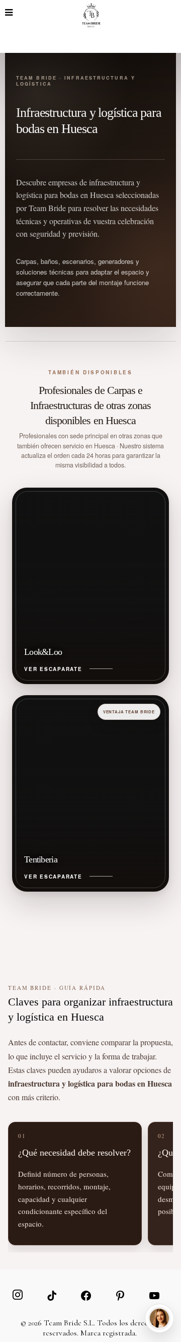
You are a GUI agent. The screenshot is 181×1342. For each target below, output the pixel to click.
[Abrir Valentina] (159, 1318)
